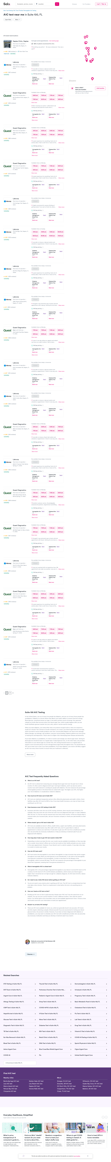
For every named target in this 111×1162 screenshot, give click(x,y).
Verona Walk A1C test (36, 1089)
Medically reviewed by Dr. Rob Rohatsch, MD (43, 941)
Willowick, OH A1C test (90, 1081)
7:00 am (43, 95)
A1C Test (16, 10)
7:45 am (35, 99)
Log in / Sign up (101, 4)
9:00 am (60, 170)
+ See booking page (53, 41)
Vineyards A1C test (9, 1091)
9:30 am (43, 232)
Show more (61, 70)
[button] (92, 59)
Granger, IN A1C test (64, 1081)
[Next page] (12, 693)
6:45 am (35, 95)
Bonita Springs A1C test (11, 1081)
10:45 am (52, 236)
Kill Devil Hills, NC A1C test (66, 1086)
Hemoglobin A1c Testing (30, 10)
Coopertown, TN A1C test (65, 1089)
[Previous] (103, 1117)
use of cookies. (77, 1156)
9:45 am (52, 232)
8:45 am (52, 170)
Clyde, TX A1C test (63, 1091)
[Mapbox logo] (72, 81)
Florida (21, 10)
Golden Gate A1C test (36, 1081)
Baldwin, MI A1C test (89, 1089)
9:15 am (35, 232)
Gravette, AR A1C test (64, 1084)
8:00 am (43, 99)
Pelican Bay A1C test (10, 1089)
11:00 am (60, 236)
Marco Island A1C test (10, 1086)
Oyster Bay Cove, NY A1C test (92, 1084)
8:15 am (52, 99)
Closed (35, 65)
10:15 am (35, 236)
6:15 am (35, 130)
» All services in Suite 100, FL (13, 1063)
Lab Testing (10, 10)
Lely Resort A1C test (35, 1084)
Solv (4, 10)
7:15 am (52, 95)
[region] (88, 57)
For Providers (86, 4)
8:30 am (60, 99)
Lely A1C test (7, 1084)
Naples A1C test (34, 1086)
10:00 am (60, 232)
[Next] (106, 1117)
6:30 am (43, 130)
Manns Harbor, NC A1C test (92, 1086)
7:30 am (60, 95)
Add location (100, 88)
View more (34, 102)
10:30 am (43, 236)
